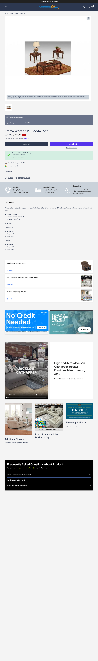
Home (6, 13)
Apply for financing (71, 426)
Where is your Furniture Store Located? (19, 475)
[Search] (84, 7)
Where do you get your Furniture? (17, 485)
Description (8, 171)
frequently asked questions (27, 468)
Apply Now (84, 329)
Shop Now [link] (10, 299)
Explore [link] (9, 270)
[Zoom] (88, 18)
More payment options (71, 147)
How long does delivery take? (16, 480)
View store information (18, 157)
